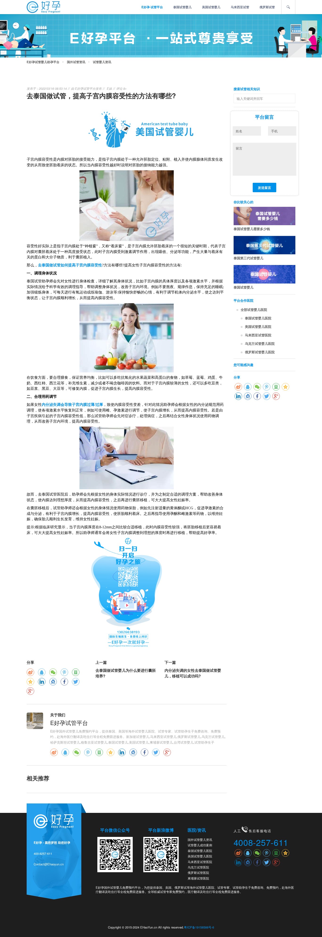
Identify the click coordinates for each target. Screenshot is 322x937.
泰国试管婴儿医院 (258, 318)
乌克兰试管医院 (198, 867)
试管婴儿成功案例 (200, 845)
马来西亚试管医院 (258, 335)
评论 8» (121, 88)
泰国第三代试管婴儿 (248, 258)
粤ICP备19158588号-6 (199, 927)
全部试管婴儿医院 (254, 309)
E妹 (109, 88)
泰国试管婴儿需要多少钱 (252, 228)
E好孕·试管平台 (152, 7)
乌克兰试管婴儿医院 (260, 343)
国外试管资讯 (76, 62)
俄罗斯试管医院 (198, 872)
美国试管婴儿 (211, 7)
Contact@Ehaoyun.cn (49, 864)
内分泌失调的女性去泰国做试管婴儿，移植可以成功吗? (193, 673)
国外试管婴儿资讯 (200, 839)
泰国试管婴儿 (182, 7)
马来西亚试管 (240, 7)
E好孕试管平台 (85, 88)
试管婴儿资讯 (102, 62)
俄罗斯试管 (267, 7)
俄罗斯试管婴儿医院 (260, 352)
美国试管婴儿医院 (258, 326)
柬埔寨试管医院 (198, 878)
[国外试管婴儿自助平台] (43, 6)
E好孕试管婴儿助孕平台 (43, 62)
